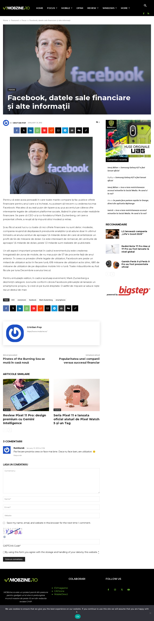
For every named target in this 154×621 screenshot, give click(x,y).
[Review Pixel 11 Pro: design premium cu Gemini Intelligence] (26, 395)
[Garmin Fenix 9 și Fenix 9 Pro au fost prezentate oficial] (112, 264)
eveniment (22, 300)
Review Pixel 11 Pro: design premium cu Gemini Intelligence (24, 419)
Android (7, 410)
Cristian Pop (19, 123)
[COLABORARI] (77, 584)
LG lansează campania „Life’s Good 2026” (134, 232)
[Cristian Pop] (6, 123)
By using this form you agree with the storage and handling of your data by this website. (52, 552)
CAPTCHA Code (11, 545)
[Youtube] (128, 589)
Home (5, 20)
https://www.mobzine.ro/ (37, 331)
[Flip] (44, 130)
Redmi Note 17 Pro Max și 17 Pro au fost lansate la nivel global (136, 249)
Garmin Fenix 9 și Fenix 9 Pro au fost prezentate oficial (136, 264)
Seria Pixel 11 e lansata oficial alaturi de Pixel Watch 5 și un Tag (76, 419)
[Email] (58, 130)
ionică (110, 210)
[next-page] (10, 430)
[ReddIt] (51, 130)
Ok (77, 616)
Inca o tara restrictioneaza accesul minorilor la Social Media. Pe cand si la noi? (128, 190)
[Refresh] (4, 537)
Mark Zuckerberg (46, 300)
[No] (150, 613)
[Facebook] (143, 13)
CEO (13, 300)
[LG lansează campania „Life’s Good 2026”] (112, 234)
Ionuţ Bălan (113, 167)
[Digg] (79, 130)
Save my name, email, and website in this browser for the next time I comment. (49, 523)
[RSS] (148, 13)
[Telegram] (65, 130)
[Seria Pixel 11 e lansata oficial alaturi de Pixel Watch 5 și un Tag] (77, 395)
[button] (145, 5)
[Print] (72, 130)
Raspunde (18, 455)
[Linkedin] (31, 130)
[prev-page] (5, 430)
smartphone (60, 300)
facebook (32, 300)
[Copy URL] (86, 130)
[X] (24, 130)
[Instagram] (115, 589)
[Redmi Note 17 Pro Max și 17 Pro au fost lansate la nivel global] (112, 249)
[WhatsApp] (37, 130)
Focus (24, 20)
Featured (15, 20)
